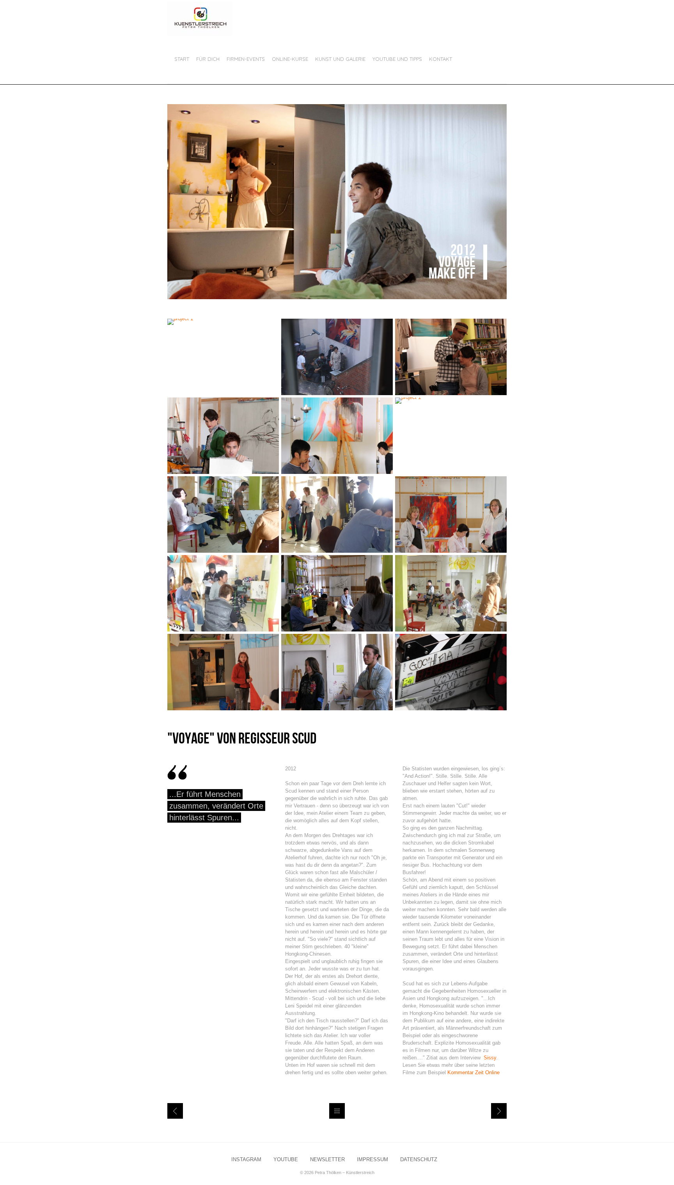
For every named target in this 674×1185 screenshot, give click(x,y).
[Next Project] (499, 1111)
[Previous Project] (175, 1111)
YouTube (285, 1159)
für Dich (208, 59)
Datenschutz (418, 1159)
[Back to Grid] (337, 1111)
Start (181, 59)
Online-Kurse (290, 59)
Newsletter (327, 1159)
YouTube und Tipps (397, 59)
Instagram (246, 1159)
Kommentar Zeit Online (473, 1072)
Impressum (372, 1159)
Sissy (489, 1058)
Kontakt (440, 59)
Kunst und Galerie (340, 59)
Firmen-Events (246, 59)
